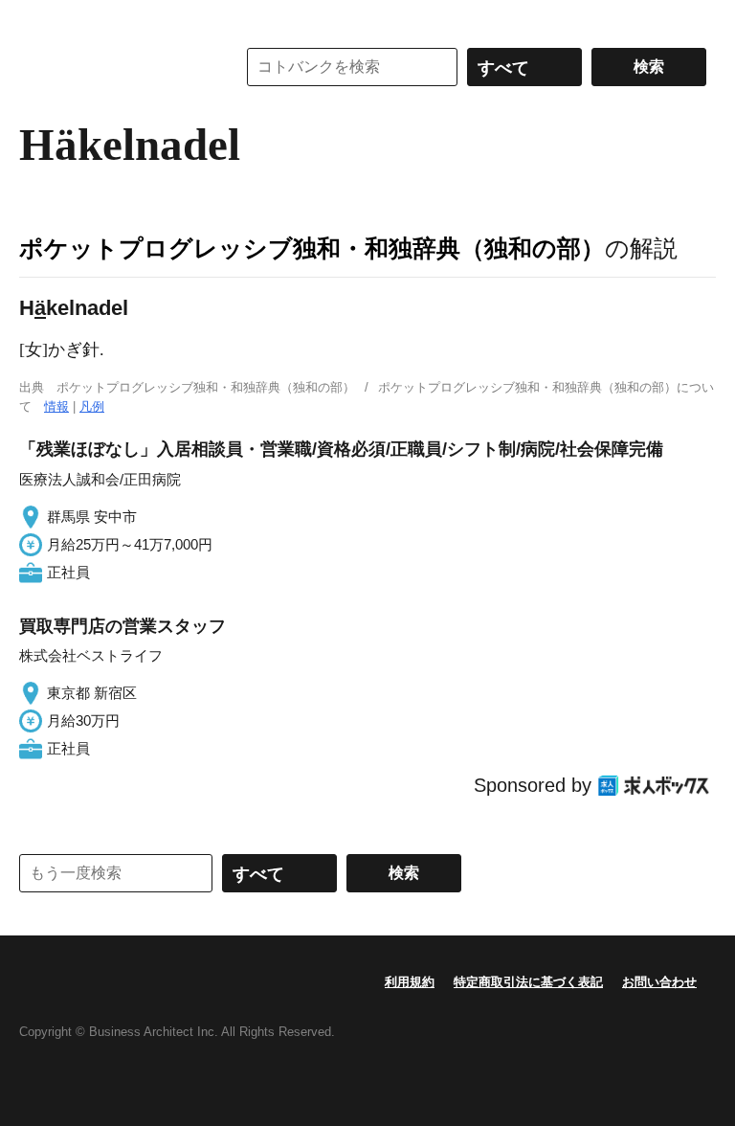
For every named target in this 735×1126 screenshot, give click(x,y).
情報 (56, 406)
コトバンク (114, 67)
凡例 (91, 406)
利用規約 (409, 982)
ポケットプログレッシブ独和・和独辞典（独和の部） (312, 248)
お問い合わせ (659, 982)
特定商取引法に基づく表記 (528, 982)
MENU (38, 19)
